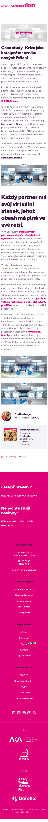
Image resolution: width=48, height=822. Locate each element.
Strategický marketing (24, 589)
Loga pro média (24, 655)
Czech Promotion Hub (24, 698)
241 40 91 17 (24, 564)
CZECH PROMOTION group (33, 809)
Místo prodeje (24, 612)
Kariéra (24, 643)
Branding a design (24, 601)
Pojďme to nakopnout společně (19, 495)
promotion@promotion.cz (24, 569)
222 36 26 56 (24, 561)
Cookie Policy (24, 692)
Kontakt (24, 649)
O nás (24, 632)
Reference (24, 638)
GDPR (24, 686)
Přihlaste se (8, 521)
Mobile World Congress (13, 124)
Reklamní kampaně (24, 595)
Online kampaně (24, 606)
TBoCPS (24, 675)
